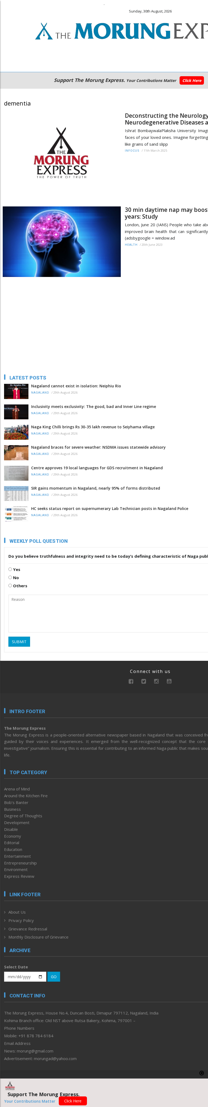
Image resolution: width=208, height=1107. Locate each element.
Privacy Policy (21, 920)
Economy (12, 836)
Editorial (11, 842)
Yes (16, 569)
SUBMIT (19, 641)
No (15, 577)
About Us (17, 912)
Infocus (132, 150)
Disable (11, 829)
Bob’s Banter (16, 802)
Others (19, 585)
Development (17, 822)
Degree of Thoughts (23, 815)
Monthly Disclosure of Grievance (38, 937)
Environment (16, 869)
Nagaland (40, 392)
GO (54, 976)
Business (12, 809)
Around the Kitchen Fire (26, 795)
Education (13, 849)
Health (131, 245)
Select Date (16, 966)
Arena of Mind (17, 789)
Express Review (19, 876)
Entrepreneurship (20, 863)
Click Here (191, 80)
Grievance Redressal (27, 928)
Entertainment (17, 856)
